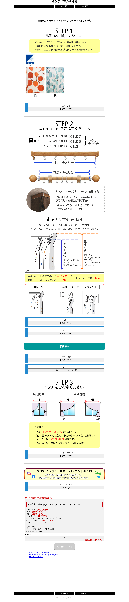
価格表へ (64, 346)
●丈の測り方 (66, 357)
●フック (66, 367)
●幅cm (65, 320)
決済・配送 (64, 6)
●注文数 (28, 534)
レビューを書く (37, 557)
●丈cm (65, 330)
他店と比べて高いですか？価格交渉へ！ (46, 555)
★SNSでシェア (66, 485)
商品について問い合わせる (41, 552)
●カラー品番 (66, 106)
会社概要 (84, 6)
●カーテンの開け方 (66, 453)
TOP (44, 6)
